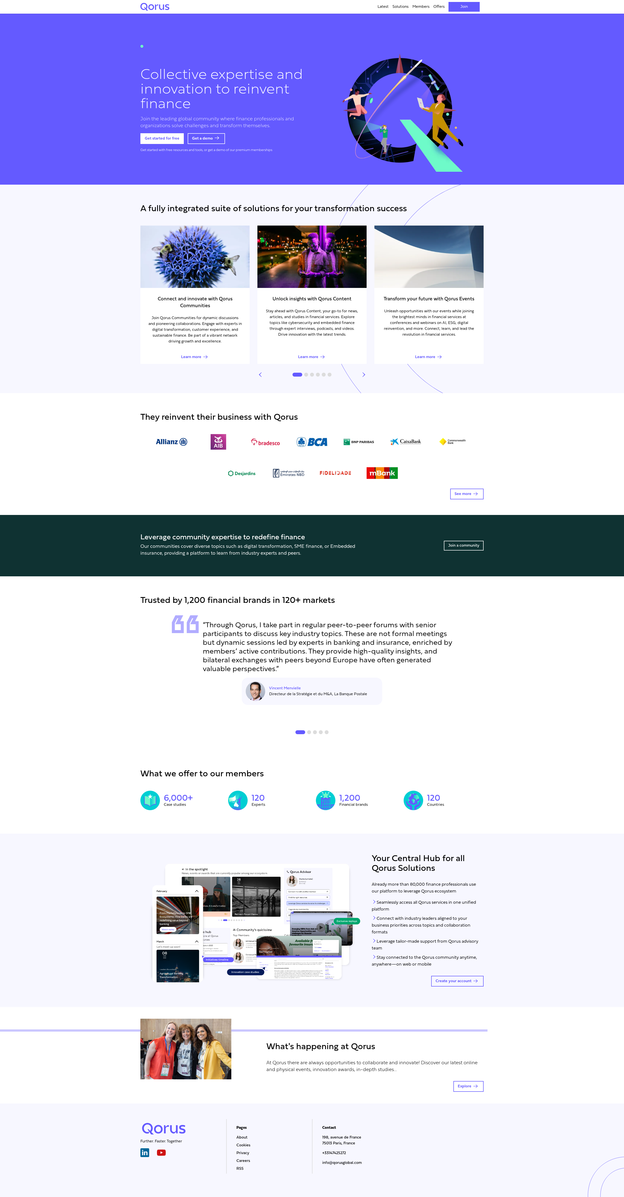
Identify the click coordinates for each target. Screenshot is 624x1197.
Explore (464, 1086)
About (241, 1138)
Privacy (242, 1153)
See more (463, 494)
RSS (240, 1169)
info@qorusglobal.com (342, 1163)
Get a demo (202, 139)
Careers (243, 1161)
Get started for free (162, 139)
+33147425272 (334, 1153)
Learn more (191, 357)
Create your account (453, 981)
